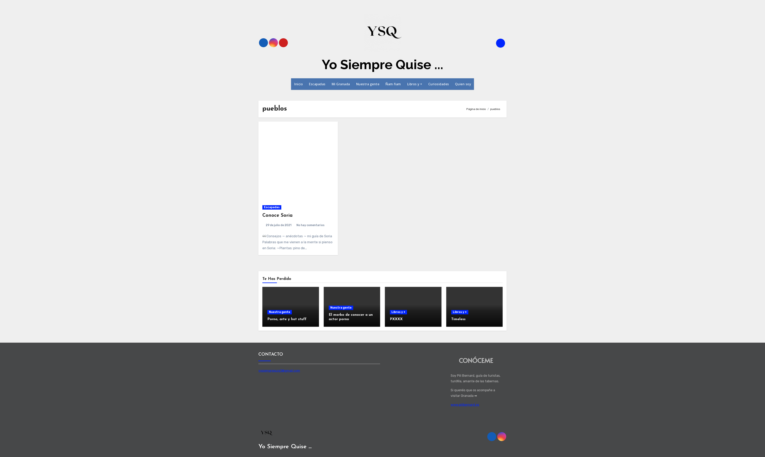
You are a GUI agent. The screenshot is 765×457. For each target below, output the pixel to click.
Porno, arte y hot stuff (286, 319)
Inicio (298, 84)
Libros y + (414, 84)
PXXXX (396, 319)
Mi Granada (341, 84)
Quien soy (463, 84)
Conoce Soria (277, 215)
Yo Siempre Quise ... (382, 64)
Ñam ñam (393, 84)
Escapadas (317, 84)
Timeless (458, 319)
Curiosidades (438, 84)
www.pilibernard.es (465, 404)
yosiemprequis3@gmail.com (279, 370)
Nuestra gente (368, 84)
